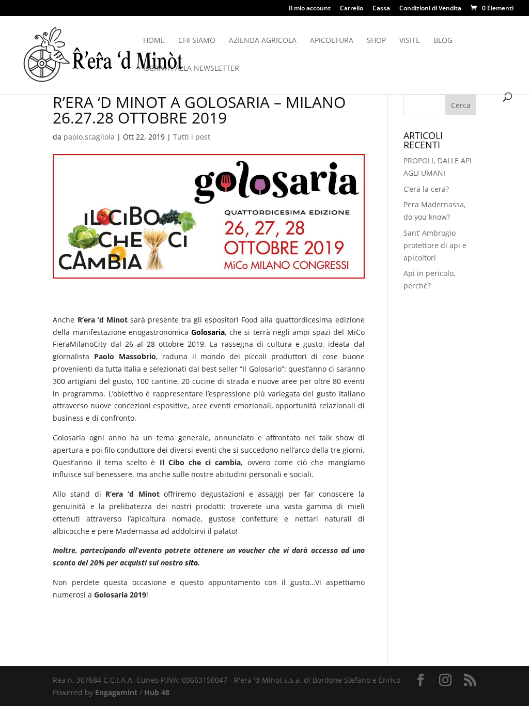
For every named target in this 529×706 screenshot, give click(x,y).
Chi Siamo (196, 41)
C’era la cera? (426, 189)
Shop (376, 41)
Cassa (381, 8)
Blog (443, 41)
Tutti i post (191, 137)
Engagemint (116, 692)
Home (154, 41)
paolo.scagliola (89, 137)
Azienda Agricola (263, 41)
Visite (409, 41)
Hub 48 (156, 692)
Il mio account (310, 8)
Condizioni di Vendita (430, 8)
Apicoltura (331, 41)
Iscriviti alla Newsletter (191, 69)
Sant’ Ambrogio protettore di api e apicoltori (434, 245)
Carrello (351, 8)
